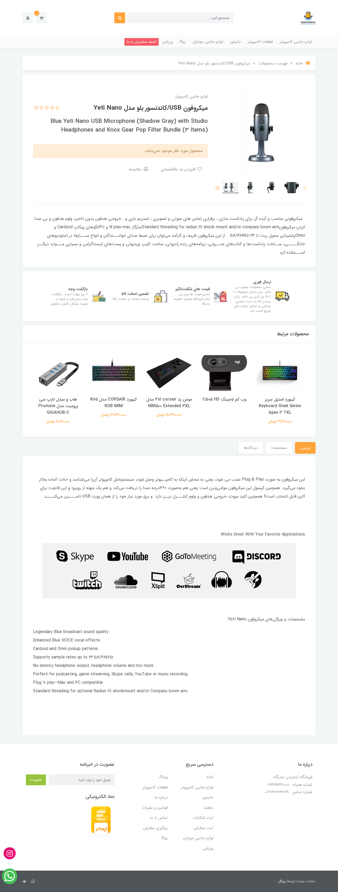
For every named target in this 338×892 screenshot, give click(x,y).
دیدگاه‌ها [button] (251, 448)
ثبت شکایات (203, 818)
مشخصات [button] (279, 448)
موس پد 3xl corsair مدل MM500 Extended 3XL (169, 402)
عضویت (36, 780)
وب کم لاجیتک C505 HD (224, 399)
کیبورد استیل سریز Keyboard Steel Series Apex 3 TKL (280, 406)
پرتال (281, 881)
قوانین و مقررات (155, 808)
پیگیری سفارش (155, 828)
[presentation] (305, 188)
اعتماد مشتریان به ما (141, 42)
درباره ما (161, 797)
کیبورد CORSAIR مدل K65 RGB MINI (113, 402)
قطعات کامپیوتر (260, 42)
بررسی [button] (305, 448)
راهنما (208, 808)
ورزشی (167, 42)
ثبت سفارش (203, 828)
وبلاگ (163, 777)
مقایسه (136, 169)
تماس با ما (159, 818)
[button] (41, 17)
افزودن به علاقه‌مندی (179, 169)
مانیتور (235, 42)
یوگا (183, 42)
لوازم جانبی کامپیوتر (296, 42)
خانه (209, 777)
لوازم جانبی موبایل (208, 42)
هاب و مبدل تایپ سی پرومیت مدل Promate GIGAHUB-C (58, 406)
